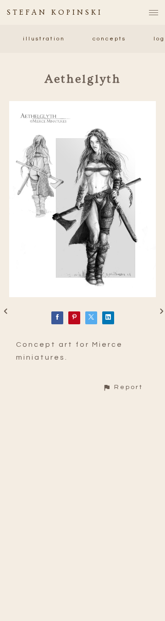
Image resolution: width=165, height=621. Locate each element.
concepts (109, 39)
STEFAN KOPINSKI (55, 12)
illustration (44, 39)
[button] (123, 387)
